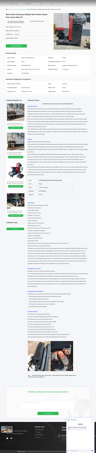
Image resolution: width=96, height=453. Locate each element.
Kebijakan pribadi (21, 451)
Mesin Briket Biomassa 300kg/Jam (36, 376)
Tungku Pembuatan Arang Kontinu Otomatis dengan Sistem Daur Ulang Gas (15, 125)
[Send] (92, 450)
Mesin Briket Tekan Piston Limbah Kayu (41, 375)
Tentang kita (46, 3)
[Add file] (68, 450)
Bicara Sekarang (15, 45)
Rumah (21, 3)
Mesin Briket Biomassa (21, 9)
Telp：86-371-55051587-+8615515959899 (17, 431)
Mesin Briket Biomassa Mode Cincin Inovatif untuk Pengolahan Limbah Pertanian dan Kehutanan (15, 212)
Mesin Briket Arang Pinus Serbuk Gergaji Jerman (64, 375)
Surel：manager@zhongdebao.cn (15, 433)
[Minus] (92, 420)
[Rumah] (11, 3)
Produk (28, 3)
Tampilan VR (36, 3)
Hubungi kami (56, 3)
